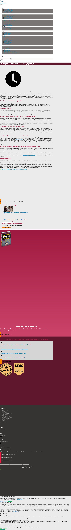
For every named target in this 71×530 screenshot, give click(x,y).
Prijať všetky (10, 501)
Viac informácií (20, 499)
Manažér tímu (7, 41)
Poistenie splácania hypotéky (9, 20)
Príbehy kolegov (7, 43)
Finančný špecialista (8, 39)
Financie (3, 19)
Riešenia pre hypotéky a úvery (7, 413)
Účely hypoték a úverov (8, 10)
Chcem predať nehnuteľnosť (9, 15)
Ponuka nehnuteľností (8, 16)
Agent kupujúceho (7, 17)
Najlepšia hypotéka (8, 11)
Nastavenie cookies (4, 501)
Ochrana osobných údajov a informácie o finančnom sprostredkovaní (14, 464)
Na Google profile (7, 28)
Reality (3, 13)
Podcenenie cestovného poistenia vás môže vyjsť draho (15, 219)
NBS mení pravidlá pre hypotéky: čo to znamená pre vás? (16, 212)
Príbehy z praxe (7, 34)
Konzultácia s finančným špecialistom (11, 52)
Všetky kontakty (7, 50)
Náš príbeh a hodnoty (8, 47)
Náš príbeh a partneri (5, 419)
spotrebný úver (19, 139)
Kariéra (3, 35)
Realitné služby (4, 411)
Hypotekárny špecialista (9, 37)
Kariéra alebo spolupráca (6, 418)
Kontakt (3, 49)
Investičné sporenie (8, 23)
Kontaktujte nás (7, 44)
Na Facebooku (7, 29)
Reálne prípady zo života (6, 416)
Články (5, 32)
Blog (3, 31)
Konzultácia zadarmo (8, 12)
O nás (3, 45)
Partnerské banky (7, 48)
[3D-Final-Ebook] (5, 246)
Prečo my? (6, 36)
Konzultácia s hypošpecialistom (10, 51)
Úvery (3, 8)
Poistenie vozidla (7, 24)
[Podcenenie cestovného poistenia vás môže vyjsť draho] (8, 218)
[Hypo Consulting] (4, 3)
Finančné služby (4, 412)
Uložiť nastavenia (3, 528)
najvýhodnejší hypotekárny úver (29, 155)
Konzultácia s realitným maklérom (10, 53)
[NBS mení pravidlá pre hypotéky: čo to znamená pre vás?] (8, 211)
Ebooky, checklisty (7, 33)
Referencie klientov (5, 414)
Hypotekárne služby (8, 9)
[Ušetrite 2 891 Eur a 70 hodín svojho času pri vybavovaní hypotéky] (13, 169)
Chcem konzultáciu (6, 227)
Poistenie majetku (7, 21)
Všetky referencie (7, 27)
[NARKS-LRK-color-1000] (12, 375)
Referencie (4, 26)
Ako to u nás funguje (8, 42)
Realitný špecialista (8, 40)
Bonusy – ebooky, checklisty (7, 417)
